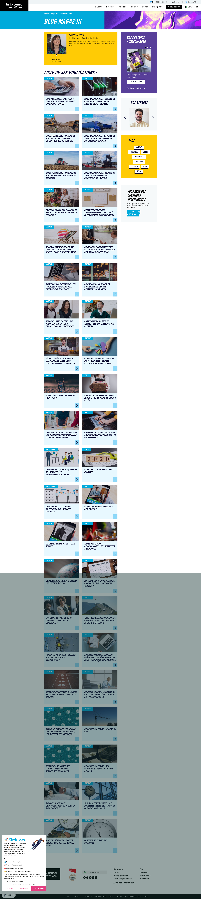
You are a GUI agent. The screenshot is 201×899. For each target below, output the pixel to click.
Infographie (139, 157)
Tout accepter (39, 888)
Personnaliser (24, 888)
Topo (145, 167)
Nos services (110, 7)
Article (139, 147)
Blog (141, 869)
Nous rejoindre (157, 7)
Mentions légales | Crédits (95, 896)
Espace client (193, 7)
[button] (145, 47)
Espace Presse (145, 875)
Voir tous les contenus (134, 88)
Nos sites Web (192, 2)
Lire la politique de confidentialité (13, 881)
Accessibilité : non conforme (123, 883)
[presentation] (125, 117)
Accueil (46, 14)
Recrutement (144, 879)
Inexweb (145, 7)
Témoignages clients (120, 875)
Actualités (122, 7)
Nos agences (158, 2)
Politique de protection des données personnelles (129, 896)
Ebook (145, 152)
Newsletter (144, 872)
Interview (139, 162)
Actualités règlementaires (122, 879)
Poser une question (133, 213)
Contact (67, 896)
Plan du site (77, 896)
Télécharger (136, 82)
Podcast (134, 167)
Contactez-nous (174, 7)
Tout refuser (9, 888)
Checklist (134, 152)
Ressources (134, 7)
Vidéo (139, 171)
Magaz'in (54, 14)
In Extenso (98, 7)
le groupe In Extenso (78, 43)
